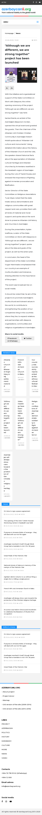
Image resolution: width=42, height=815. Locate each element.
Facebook (13, 338)
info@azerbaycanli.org (11, 786)
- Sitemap (6, 700)
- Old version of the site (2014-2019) (16, 709)
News (18, 33)
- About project (8, 692)
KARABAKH (6, 741)
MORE (4, 749)
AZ (3, 2)
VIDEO (4, 758)
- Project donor (8, 696)
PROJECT (6, 724)
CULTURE (6, 745)
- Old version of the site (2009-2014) (16, 705)
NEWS (4, 754)
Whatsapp (13, 341)
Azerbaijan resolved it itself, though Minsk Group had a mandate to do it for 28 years (19, 658)
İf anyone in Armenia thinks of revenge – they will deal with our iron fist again (20, 646)
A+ (12, 88)
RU (5, 2)
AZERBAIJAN (7, 728)
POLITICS (6, 732)
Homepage (9, 33)
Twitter (28, 338)
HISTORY (5, 737)
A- (7, 88)
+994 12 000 (7, 777)
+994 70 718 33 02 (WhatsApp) (14, 773)
